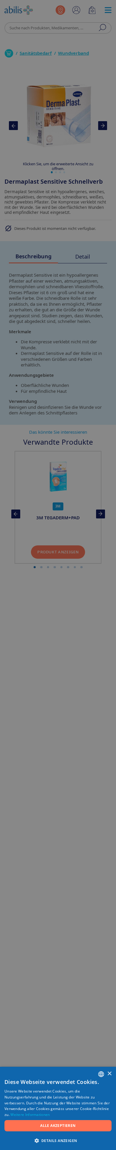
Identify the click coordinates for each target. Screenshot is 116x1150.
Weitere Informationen (30, 1114)
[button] (58, 1140)
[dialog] (58, 575)
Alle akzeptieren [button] (58, 1125)
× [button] (109, 1073)
